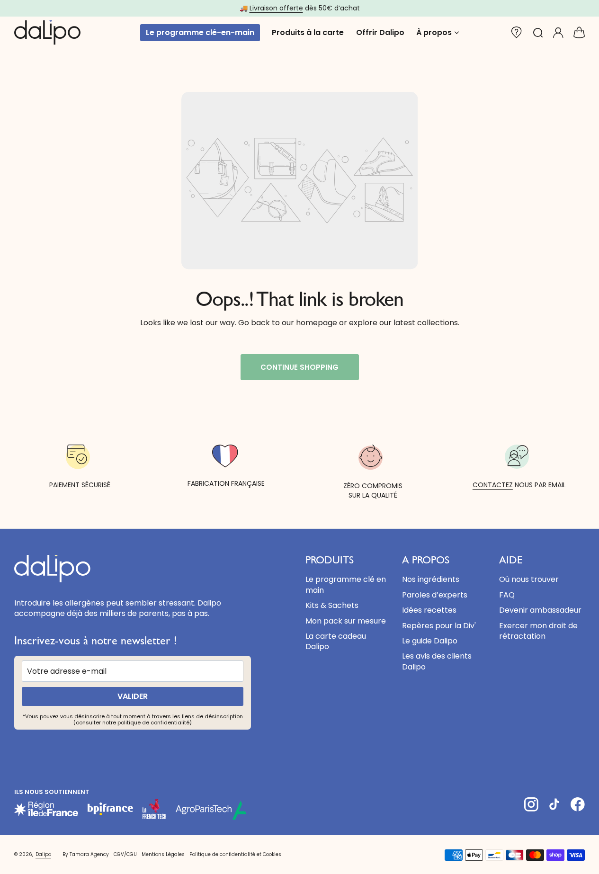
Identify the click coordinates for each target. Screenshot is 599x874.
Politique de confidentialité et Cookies (235, 854)
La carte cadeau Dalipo (335, 641)
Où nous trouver (529, 579)
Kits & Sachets (331, 605)
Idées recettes (429, 610)
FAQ (507, 594)
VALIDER (132, 696)
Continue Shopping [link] (299, 367)
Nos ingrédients (430, 579)
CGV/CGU (125, 854)
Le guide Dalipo (429, 640)
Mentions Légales (163, 854)
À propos (434, 32)
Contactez (493, 485)
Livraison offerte (276, 8)
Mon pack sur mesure (345, 620)
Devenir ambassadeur (540, 610)
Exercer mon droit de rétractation (538, 631)
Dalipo (43, 854)
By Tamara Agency (86, 854)
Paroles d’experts (434, 594)
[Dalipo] (47, 32)
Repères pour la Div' (439, 625)
